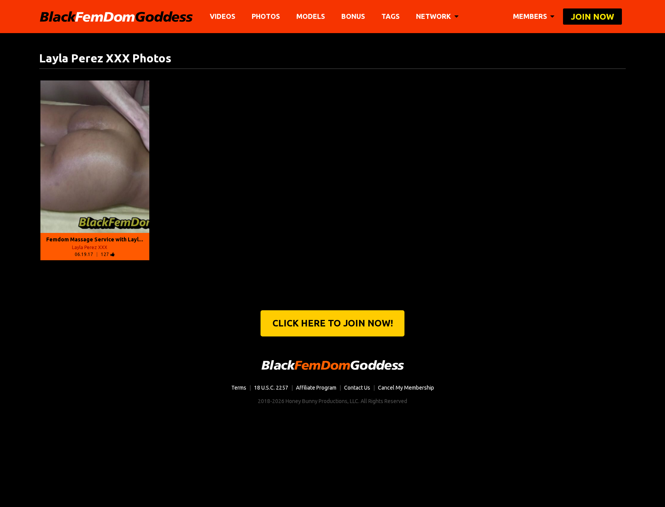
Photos (266, 16)
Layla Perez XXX (89, 247)
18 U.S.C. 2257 (271, 388)
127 (105, 254)
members (530, 16)
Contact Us (357, 388)
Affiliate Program (316, 388)
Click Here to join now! (332, 323)
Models (310, 16)
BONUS (353, 16)
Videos (222, 16)
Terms (238, 388)
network (434, 16)
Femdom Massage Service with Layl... (94, 239)
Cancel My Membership (406, 388)
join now (592, 16)
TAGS (390, 16)
